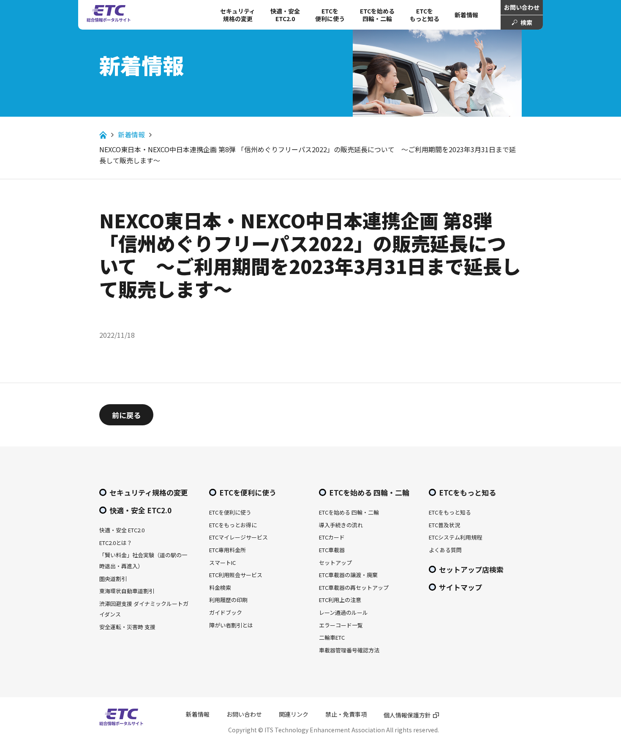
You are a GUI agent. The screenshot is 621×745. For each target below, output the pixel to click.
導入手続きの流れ (341, 525)
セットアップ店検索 (471, 569)
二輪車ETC (332, 637)
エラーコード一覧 (341, 625)
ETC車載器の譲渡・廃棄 (348, 575)
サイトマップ (460, 587)
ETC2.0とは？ (115, 543)
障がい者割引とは (231, 625)
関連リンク (293, 714)
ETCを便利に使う (247, 492)
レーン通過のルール (343, 612)
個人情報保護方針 (407, 715)
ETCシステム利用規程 (455, 537)
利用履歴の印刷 (228, 600)
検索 (526, 22)
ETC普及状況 (444, 525)
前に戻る (126, 415)
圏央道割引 (113, 579)
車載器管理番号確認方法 (349, 650)
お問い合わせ (521, 7)
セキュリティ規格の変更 (237, 15)
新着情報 (466, 15)
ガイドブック (225, 612)
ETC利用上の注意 (340, 600)
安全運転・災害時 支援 (127, 627)
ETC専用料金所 (227, 550)
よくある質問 (445, 550)
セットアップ (335, 563)
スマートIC (222, 563)
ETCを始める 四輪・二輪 (377, 15)
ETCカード (332, 537)
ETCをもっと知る (424, 15)
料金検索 (220, 587)
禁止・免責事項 (346, 714)
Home (103, 135)
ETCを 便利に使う (330, 15)
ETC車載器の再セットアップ (354, 587)
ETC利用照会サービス (235, 575)
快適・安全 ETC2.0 (285, 15)
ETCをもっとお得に (233, 525)
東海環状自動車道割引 (126, 591)
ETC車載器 (332, 550)
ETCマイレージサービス (238, 537)
